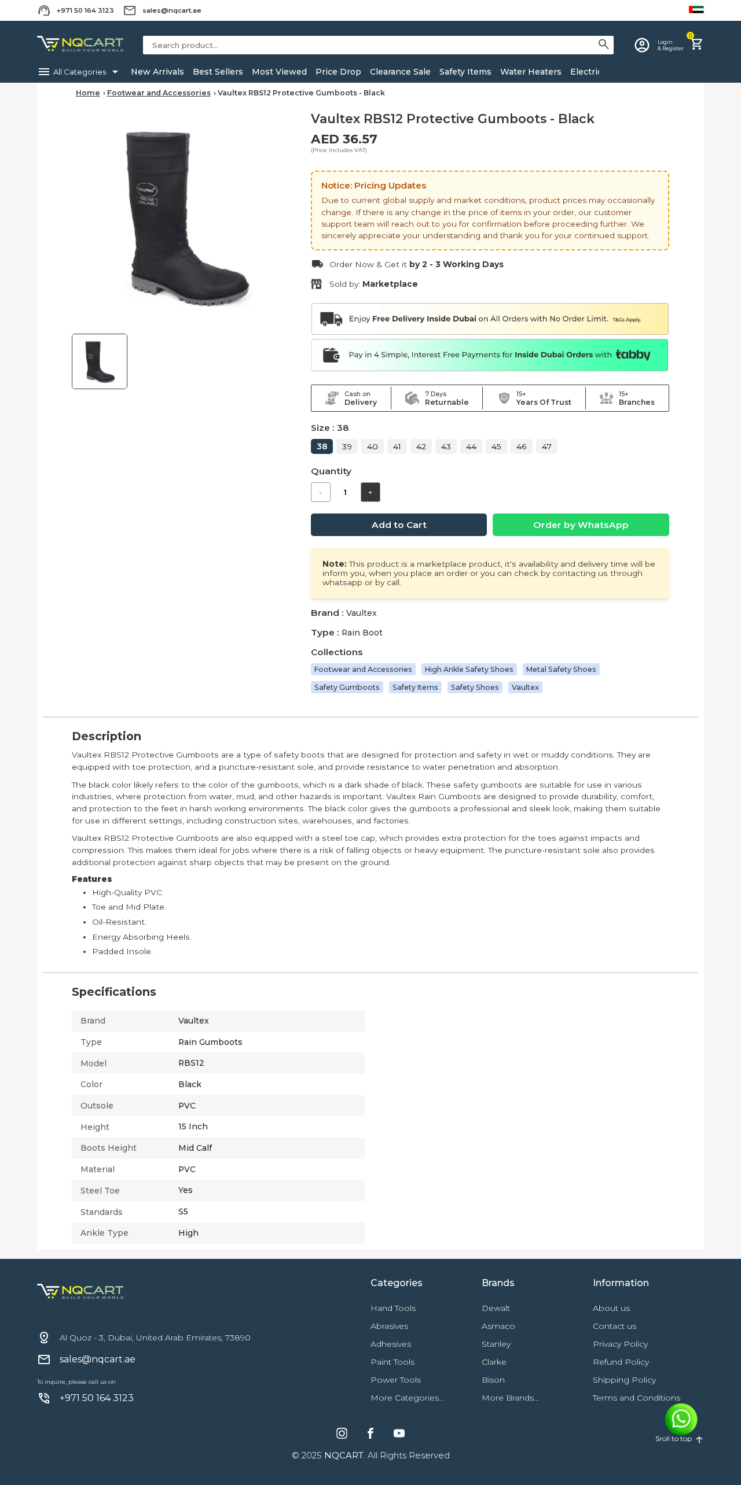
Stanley (496, 1344)
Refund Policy (621, 1362)
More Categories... (407, 1397)
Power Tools (395, 1380)
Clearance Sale (400, 72)
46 (521, 446)
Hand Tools (393, 1308)
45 (496, 446)
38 (322, 446)
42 (421, 446)
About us (611, 1308)
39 (347, 446)
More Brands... (510, 1397)
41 (397, 446)
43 (446, 446)
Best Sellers (218, 72)
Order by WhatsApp (581, 524)
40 (372, 446)
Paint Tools (392, 1362)
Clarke (494, 1362)
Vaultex (525, 687)
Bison (493, 1380)
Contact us (614, 1326)
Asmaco (498, 1326)
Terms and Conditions (636, 1397)
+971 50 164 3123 (85, 10)
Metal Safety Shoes (561, 669)
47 (547, 446)
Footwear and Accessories (159, 92)
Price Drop (338, 72)
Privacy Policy (620, 1344)
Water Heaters (531, 72)
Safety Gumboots (347, 687)
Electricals (592, 72)
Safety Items (465, 72)
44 (471, 446)
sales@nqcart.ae (171, 10)
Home (88, 92)
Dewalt (496, 1308)
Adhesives (390, 1344)
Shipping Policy (624, 1380)
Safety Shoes (475, 687)
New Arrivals (157, 72)
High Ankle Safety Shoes (469, 669)
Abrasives (389, 1326)
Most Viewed (279, 72)
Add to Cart (399, 524)
